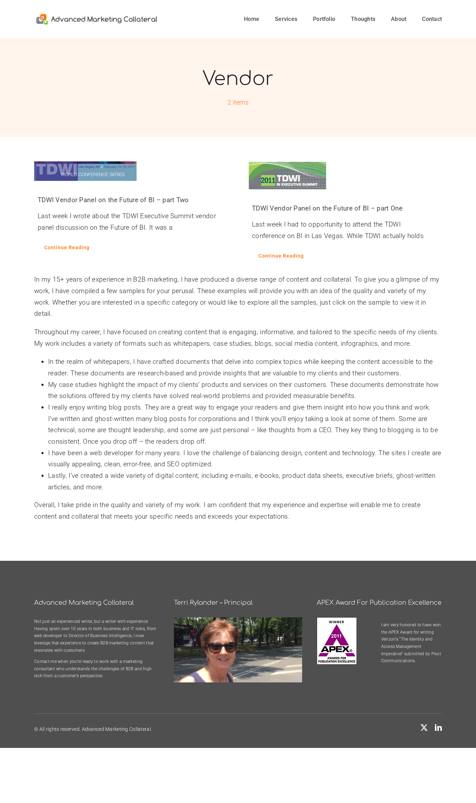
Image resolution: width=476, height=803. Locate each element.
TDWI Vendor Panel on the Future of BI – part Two (113, 200)
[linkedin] (438, 727)
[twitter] (424, 727)
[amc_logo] (96, 16)
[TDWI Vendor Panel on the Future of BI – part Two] (131, 171)
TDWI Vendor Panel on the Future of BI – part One (327, 208)
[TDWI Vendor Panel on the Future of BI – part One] (345, 175)
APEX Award (401, 632)
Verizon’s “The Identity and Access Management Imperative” (407, 646)
